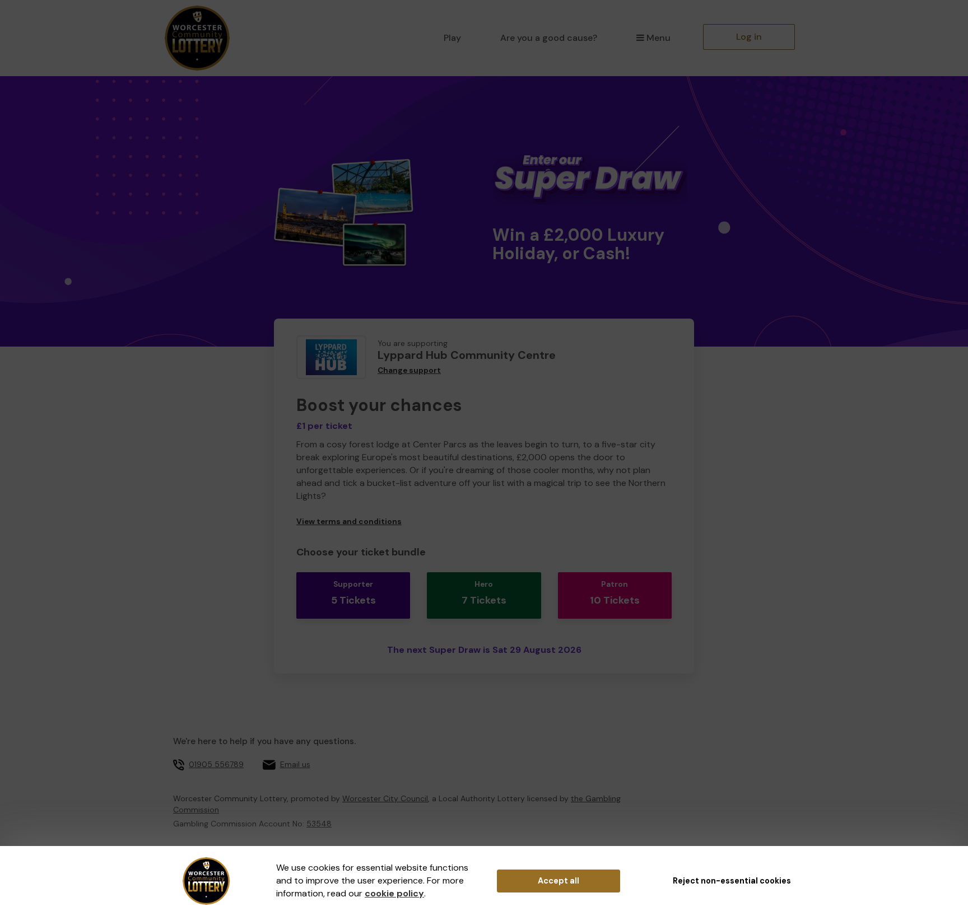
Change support (409, 370)
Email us (295, 764)
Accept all (558, 881)
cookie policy (394, 893)
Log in (749, 37)
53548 (319, 824)
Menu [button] (658, 38)
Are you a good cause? (548, 38)
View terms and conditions (349, 521)
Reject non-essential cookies (732, 881)
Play (452, 38)
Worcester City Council (385, 798)
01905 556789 (216, 764)
